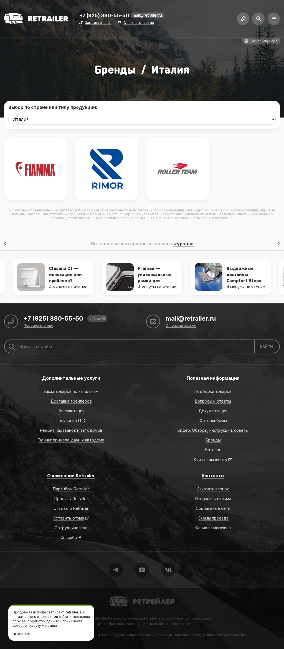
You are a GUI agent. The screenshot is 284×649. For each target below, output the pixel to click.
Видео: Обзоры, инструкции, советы (213, 430)
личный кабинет (219, 635)
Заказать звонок (98, 23)
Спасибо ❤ (71, 537)
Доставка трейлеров (71, 401)
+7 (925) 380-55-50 (104, 15)
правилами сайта (54, 617)
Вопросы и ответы (213, 401)
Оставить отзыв (68, 518)
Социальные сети (213, 508)
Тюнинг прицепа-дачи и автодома (71, 440)
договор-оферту (26, 625)
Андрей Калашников (142, 635)
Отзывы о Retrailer (71, 508)
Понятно (21, 634)
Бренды (115, 69)
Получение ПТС (71, 420)
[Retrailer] (36, 18)
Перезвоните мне (38, 326)
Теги (96, 624)
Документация (213, 410)
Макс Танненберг (178, 635)
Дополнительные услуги (71, 378)
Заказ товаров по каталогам (71, 391)
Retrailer (116, 596)
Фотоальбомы (213, 420)
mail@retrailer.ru (147, 15)
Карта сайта (153, 624)
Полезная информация (213, 378)
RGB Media (103, 635)
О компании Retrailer (71, 475)
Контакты (213, 475)
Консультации (71, 410)
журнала (183, 243)
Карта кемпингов (210, 459)
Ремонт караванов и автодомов (71, 430)
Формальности (121, 624)
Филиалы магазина (213, 527)
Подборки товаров (213, 391)
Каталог (213, 449)
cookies (19, 621)
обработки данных (43, 621)
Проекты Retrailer (71, 498)
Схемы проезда (213, 518)
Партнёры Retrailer (71, 488)
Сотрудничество (71, 527)
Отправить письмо (138, 23)
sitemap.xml (182, 624)
